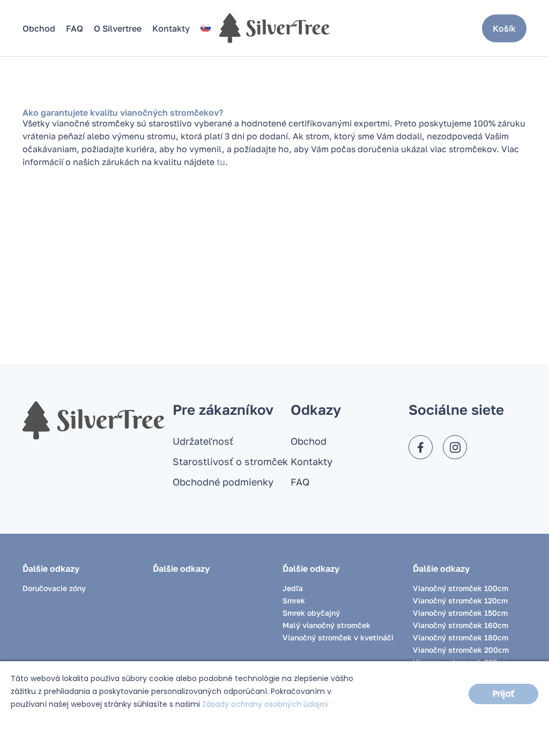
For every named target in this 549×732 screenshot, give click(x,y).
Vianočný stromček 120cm (460, 600)
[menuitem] (206, 28)
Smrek (294, 600)
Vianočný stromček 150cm (460, 612)
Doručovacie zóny (54, 588)
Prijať (503, 694)
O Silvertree (118, 28)
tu (221, 161)
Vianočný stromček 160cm (460, 625)
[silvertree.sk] (274, 28)
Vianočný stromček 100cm (460, 588)
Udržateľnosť (203, 441)
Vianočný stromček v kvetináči (338, 637)
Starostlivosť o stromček (230, 461)
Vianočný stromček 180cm (460, 637)
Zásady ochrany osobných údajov (265, 704)
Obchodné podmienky (223, 482)
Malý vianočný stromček (326, 625)
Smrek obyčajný (311, 612)
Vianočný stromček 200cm (461, 649)
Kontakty (171, 28)
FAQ (74, 28)
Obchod (39, 28)
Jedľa (293, 588)
